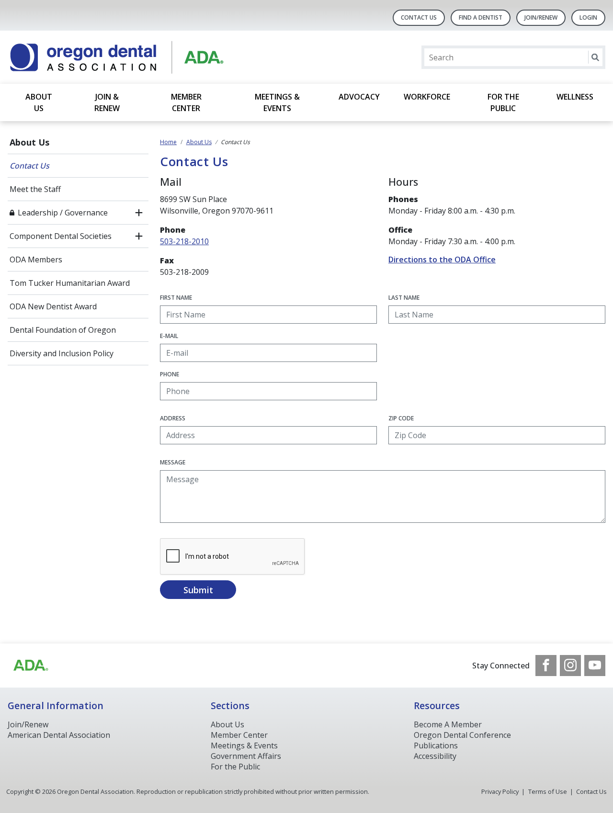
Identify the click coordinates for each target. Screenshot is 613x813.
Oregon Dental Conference (462, 735)
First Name (176, 298)
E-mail (169, 336)
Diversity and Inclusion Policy (62, 353)
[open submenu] (139, 212)
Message (172, 462)
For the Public (503, 102)
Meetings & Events (277, 102)
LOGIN (588, 17)
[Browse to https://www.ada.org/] (30, 665)
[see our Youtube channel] (594, 665)
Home (168, 142)
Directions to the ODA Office (442, 259)
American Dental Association (59, 735)
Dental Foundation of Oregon (63, 330)
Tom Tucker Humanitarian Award (70, 283)
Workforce (427, 96)
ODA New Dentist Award (53, 306)
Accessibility (435, 756)
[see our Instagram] (570, 665)
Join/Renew (540, 17)
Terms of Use (547, 791)
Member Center (186, 102)
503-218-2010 (184, 241)
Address (172, 418)
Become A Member (448, 724)
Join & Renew (107, 102)
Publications (436, 745)
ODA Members (36, 259)
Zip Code (401, 418)
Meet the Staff (35, 189)
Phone (169, 374)
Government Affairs (246, 756)
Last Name (404, 298)
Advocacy (359, 96)
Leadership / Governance (63, 212)
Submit (198, 590)
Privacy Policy (500, 791)
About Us (38, 102)
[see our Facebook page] (545, 665)
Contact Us (419, 17)
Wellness (574, 96)
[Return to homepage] (131, 57)
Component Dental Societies (61, 236)
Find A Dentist (480, 17)
